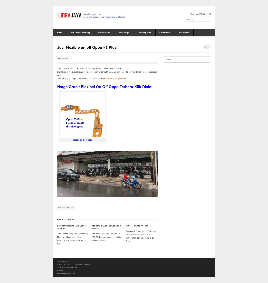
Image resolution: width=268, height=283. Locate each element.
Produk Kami (104, 32)
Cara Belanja (183, 32)
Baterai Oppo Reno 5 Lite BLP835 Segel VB (72, 227)
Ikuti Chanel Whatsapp (80, 32)
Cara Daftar (164, 32)
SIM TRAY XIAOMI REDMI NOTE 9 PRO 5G (106, 227)
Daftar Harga (123, 32)
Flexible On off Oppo (66, 207)
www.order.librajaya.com (115, 78)
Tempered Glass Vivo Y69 (137, 225)
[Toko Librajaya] (91, 15)
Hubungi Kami (145, 32)
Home (60, 32)
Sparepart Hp (66, 58)
